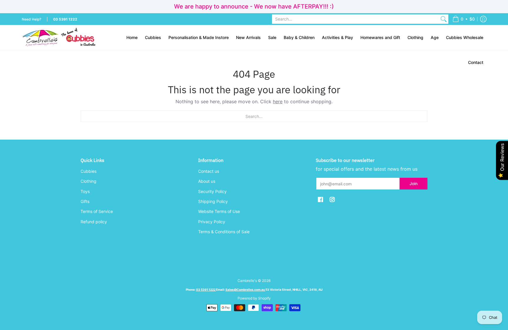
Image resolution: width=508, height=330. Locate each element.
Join (413, 183)
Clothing (88, 181)
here (278, 101)
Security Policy (212, 191)
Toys (85, 191)
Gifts (85, 201)
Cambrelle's (247, 280)
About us (206, 181)
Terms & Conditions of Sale (224, 231)
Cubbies (88, 171)
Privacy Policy (211, 221)
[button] (463, 19)
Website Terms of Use (219, 211)
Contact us (208, 171)
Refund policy (94, 221)
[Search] (443, 19)
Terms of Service (97, 211)
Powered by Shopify (254, 298)
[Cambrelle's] (58, 37)
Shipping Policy (213, 201)
